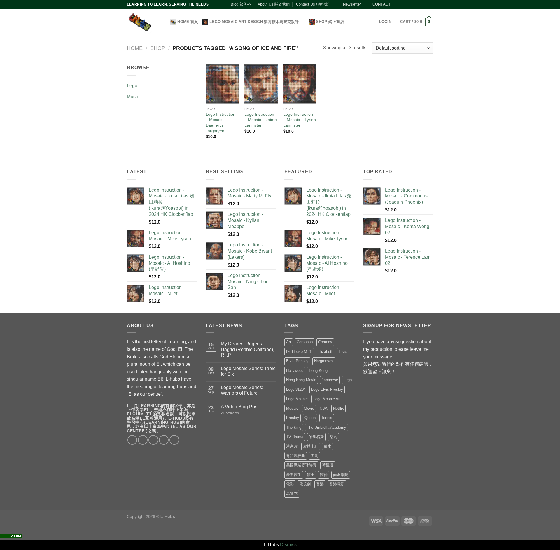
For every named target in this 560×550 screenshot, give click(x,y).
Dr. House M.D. (299, 351)
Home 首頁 (187, 22)
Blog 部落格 (241, 4)
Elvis (343, 351)
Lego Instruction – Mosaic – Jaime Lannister (260, 119)
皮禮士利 (310, 446)
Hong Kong (318, 370)
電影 (290, 484)
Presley (292, 418)
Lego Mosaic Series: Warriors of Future (242, 390)
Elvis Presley (297, 361)
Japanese (330, 380)
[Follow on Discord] (430, 4)
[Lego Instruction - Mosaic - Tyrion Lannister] (299, 84)
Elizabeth (325, 351)
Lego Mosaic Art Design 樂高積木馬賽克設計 (254, 22)
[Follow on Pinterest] (419, 4)
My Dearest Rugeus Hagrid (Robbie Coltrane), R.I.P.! (247, 349)
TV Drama (294, 437)
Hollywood (294, 370)
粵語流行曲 (295, 455)
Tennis (326, 418)
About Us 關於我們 (274, 4)
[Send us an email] (413, 4)
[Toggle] (194, 85)
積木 (327, 446)
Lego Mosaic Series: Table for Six (248, 371)
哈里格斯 (316, 437)
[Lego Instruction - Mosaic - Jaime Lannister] (261, 84)
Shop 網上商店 (330, 22)
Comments (230, 413)
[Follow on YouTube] (424, 4)
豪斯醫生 (293, 474)
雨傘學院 (340, 474)
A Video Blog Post (239, 406)
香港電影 (336, 484)
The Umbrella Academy (326, 427)
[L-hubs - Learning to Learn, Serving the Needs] (140, 22)
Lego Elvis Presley (327, 389)
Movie (309, 408)
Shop (157, 48)
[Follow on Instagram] (402, 4)
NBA (324, 408)
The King (293, 427)
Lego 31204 (296, 389)
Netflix (338, 408)
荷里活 (327, 465)
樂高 (333, 437)
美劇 (314, 455)
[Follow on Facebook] (396, 4)
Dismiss (288, 544)
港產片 (292, 446)
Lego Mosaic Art (327, 399)
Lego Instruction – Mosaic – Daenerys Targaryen (220, 122)
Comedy (325, 342)
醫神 (324, 474)
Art (288, 342)
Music (133, 96)
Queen (310, 418)
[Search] (164, 21)
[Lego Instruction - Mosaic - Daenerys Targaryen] (222, 84)
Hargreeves (323, 361)
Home (135, 48)
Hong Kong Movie (301, 380)
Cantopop (305, 342)
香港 (320, 484)
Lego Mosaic (297, 399)
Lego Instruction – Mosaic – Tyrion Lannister (299, 119)
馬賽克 (292, 493)
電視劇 (305, 484)
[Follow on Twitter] (408, 4)
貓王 (310, 474)
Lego (132, 85)
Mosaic (292, 408)
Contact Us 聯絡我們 (313, 4)
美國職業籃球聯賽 (301, 465)
